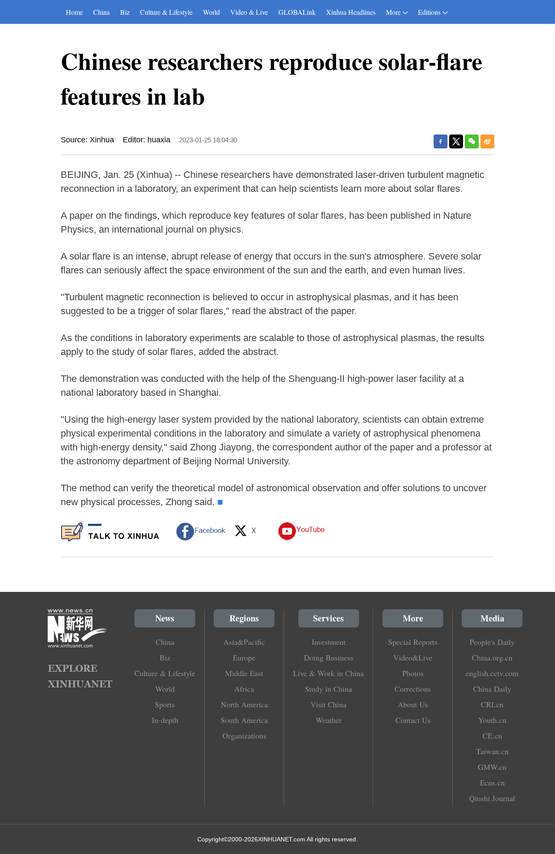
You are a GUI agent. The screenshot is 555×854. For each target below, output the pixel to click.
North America (244, 704)
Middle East (244, 673)
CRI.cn (492, 704)
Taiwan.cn (492, 751)
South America (244, 720)
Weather (329, 720)
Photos (413, 673)
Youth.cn (492, 720)
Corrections (413, 688)
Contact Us (413, 720)
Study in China (328, 688)
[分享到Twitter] (456, 141)
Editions (429, 11)
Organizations (244, 735)
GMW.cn (492, 767)
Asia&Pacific (244, 642)
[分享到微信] (472, 141)
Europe (244, 657)
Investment (329, 642)
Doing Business (328, 657)
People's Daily (492, 642)
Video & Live (249, 11)
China (101, 11)
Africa (244, 688)
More (393, 11)
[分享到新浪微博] (487, 141)
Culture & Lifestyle (166, 11)
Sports (165, 704)
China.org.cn (492, 657)
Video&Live (412, 657)
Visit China (328, 704)
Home (74, 11)
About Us (413, 704)
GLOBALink (297, 11)
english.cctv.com (492, 673)
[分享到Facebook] (440, 141)
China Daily (492, 688)
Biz (125, 11)
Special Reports (412, 642)
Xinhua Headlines (350, 11)
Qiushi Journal (492, 798)
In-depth (165, 720)
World (211, 11)
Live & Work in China (328, 673)
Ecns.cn (492, 782)
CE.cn (492, 735)
